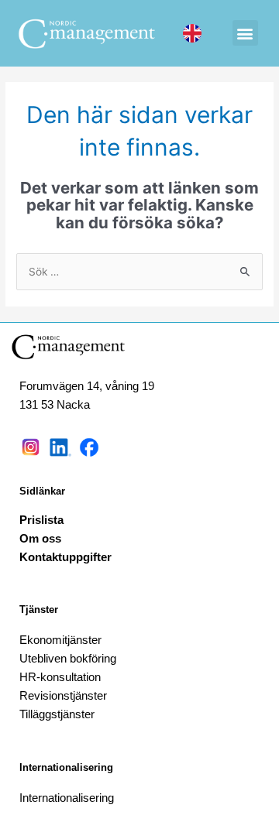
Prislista (41, 519)
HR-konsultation (60, 676)
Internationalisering (66, 767)
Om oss (40, 538)
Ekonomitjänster (60, 639)
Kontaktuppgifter (65, 556)
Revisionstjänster (63, 695)
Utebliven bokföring (67, 658)
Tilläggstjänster (57, 714)
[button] (245, 33)
